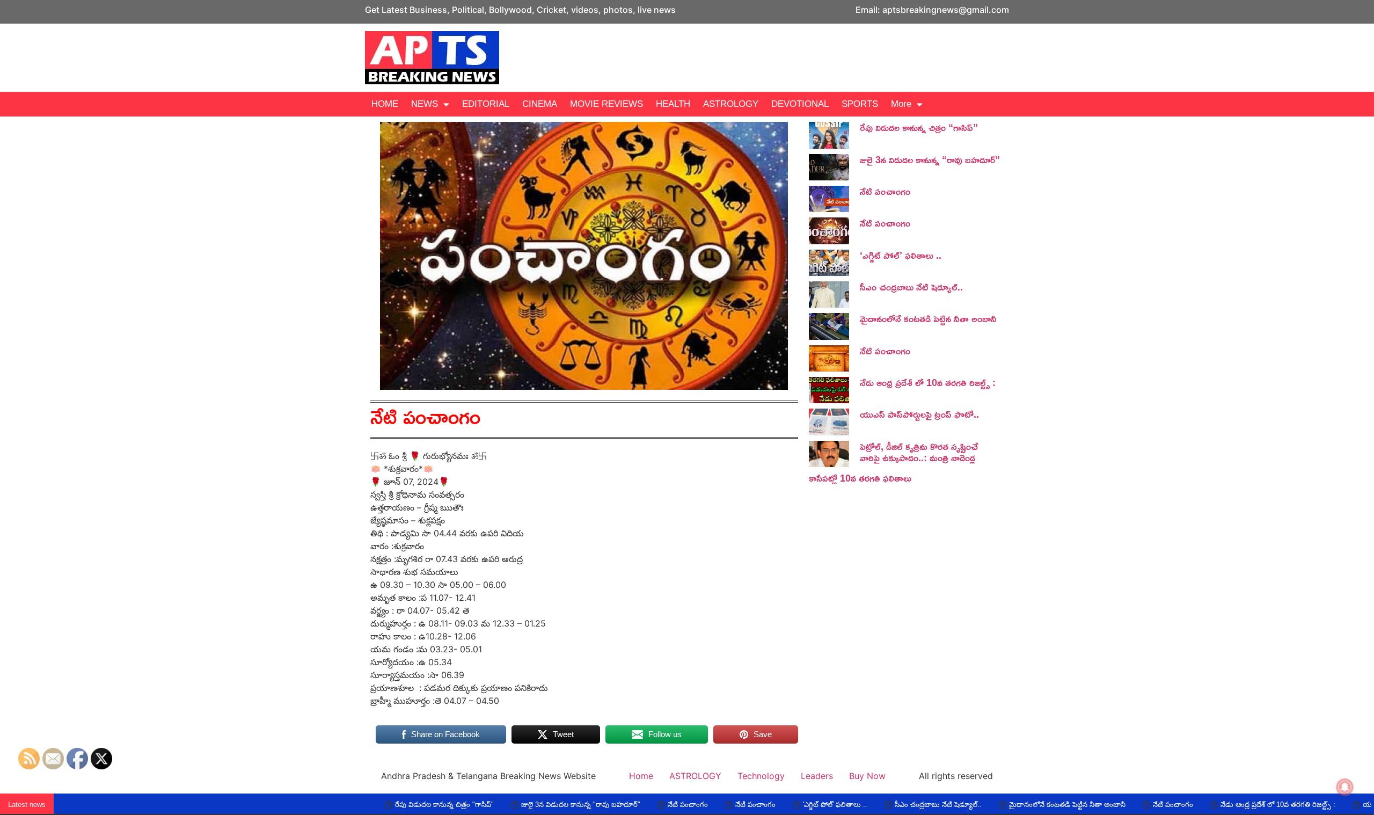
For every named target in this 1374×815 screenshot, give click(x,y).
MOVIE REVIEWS (606, 104)
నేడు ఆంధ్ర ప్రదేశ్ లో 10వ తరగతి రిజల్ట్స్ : (928, 382)
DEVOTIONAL (800, 104)
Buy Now (867, 775)
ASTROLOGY (730, 104)
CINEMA (539, 104)
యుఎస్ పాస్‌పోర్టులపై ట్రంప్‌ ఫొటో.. (919, 414)
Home (641, 775)
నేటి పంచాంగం (885, 191)
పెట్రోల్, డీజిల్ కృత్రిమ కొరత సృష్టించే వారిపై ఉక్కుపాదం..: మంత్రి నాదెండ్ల (919, 452)
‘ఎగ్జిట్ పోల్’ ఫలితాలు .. (900, 255)
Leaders (817, 775)
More (901, 104)
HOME (384, 104)
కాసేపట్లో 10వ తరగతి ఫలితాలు (860, 478)
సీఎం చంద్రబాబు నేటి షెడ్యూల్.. (911, 287)
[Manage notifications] (1345, 787)
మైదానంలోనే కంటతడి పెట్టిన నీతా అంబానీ (928, 318)
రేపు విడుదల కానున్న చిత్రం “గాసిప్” (919, 127)
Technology (761, 775)
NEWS (424, 104)
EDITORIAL (485, 104)
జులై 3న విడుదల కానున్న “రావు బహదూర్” (930, 159)
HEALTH (673, 104)
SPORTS (860, 104)
